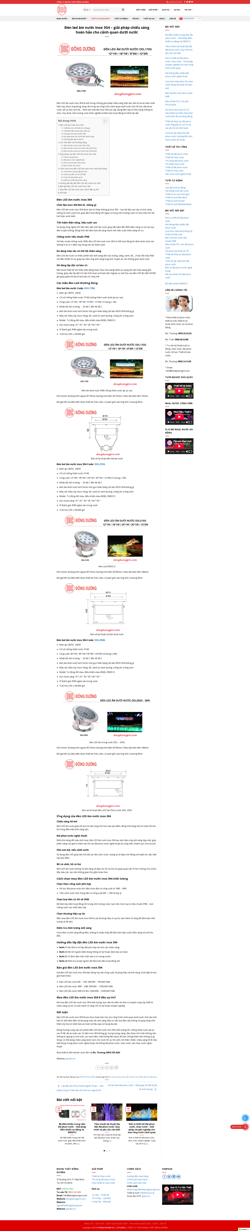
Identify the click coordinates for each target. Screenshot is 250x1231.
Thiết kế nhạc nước (174, 157)
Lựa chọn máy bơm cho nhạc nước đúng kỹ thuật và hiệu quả (107, 1127)
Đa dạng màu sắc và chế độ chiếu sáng (79, 136)
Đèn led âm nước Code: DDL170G (77, 145)
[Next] (158, 1127)
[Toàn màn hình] (190, 396)
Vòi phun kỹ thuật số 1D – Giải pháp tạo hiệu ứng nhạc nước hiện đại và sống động (179, 113)
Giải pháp (153, 10)
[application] (179, 391)
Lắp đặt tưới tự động (175, 187)
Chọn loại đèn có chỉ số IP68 (75, 174)
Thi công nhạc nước (175, 164)
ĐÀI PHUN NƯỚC (79, 18)
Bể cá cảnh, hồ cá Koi (72, 165)
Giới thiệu (141, 10)
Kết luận (63, 192)
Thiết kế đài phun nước (176, 154)
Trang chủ (89, 1224)
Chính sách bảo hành (137, 1179)
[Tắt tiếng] (187, 396)
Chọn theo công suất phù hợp (75, 171)
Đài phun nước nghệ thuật (74, 160)
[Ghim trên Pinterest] (112, 1067)
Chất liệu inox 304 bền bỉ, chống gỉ (77, 128)
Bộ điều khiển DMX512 (176, 283)
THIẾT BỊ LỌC (149, 18)
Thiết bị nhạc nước (174, 170)
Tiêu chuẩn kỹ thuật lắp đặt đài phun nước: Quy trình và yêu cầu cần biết (178, 49)
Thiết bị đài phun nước (176, 167)
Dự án (177, 10)
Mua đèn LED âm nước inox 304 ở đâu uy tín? (79, 189)
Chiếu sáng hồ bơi (71, 157)
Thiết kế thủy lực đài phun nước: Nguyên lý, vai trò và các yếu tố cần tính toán (142, 1128)
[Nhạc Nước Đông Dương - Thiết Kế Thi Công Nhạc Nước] (67, 10)
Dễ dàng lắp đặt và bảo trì (74, 139)
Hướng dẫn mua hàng (137, 1176)
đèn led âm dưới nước (116, 1077)
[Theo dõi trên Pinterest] (187, 2)
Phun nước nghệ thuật (140, 1224)
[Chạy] (168, 396)
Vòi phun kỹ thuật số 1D (177, 251)
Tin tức (188, 10)
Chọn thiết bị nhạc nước (103, 1182)
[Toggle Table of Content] (104, 121)
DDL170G (89, 288)
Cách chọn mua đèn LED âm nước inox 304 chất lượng (83, 168)
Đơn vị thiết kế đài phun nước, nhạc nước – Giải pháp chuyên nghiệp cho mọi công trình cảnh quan (179, 63)
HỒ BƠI (135, 18)
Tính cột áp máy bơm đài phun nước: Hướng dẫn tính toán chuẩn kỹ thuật (178, 136)
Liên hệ (172, 18)
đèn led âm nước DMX (134, 1077)
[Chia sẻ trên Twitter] (102, 1067)
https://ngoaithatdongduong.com (143, 1189)
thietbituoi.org (147, 1192)
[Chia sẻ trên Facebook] (97, 1067)
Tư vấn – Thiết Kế (100, 1194)
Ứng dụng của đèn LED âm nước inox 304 (78, 154)
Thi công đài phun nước (177, 160)
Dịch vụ (165, 10)
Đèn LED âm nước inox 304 (71, 125)
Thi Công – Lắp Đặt (101, 1198)
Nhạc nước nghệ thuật (117, 1224)
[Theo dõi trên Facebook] (184, 2)
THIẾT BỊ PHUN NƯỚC (100, 18)
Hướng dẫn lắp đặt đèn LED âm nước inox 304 (80, 183)
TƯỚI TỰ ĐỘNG (121, 18)
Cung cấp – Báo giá (101, 1201)
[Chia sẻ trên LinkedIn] (116, 1067)
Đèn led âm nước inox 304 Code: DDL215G (80, 148)
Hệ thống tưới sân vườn (177, 190)
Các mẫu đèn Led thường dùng (73, 142)
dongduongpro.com (76, 1198)
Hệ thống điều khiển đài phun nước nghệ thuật (72, 1125)
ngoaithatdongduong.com (69, 1205)
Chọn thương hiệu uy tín (73, 177)
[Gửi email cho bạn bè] (107, 1067)
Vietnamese (188, 18)
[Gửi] (123, 10)
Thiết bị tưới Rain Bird (176, 197)
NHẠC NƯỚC (62, 18)
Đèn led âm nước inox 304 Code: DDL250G (80, 151)
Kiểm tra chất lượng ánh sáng (75, 180)
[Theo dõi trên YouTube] (192, 2)
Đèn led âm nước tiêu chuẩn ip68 (178, 95)
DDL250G (99, 640)
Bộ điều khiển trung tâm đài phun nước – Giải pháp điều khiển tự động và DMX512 (179, 38)
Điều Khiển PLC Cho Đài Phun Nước (176, 103)
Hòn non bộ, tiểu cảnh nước (74, 163)
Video (162, 18)
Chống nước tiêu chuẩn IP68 (75, 134)
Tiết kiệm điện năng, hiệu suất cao (77, 131)
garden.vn (70, 1058)
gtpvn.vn (146, 1196)
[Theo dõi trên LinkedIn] (189, 2)
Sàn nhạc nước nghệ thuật (178, 174)
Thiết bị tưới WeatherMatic (178, 204)
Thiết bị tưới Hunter (175, 200)
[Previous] (56, 1127)
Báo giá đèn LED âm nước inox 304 (75, 186)
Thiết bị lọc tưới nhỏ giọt (177, 194)
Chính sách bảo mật (136, 1182)
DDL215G (99, 464)
